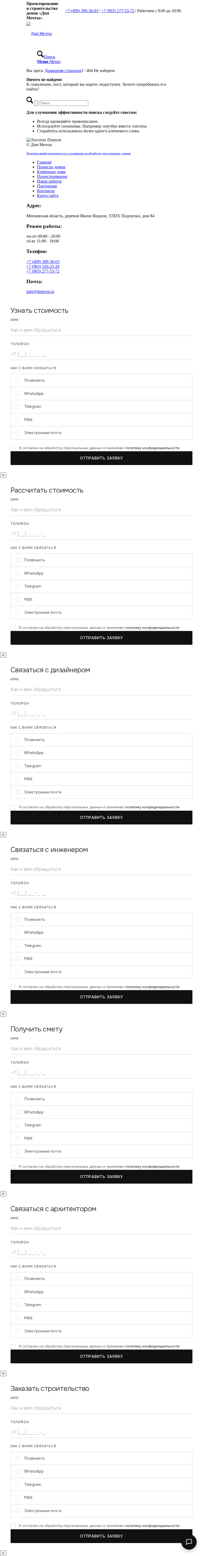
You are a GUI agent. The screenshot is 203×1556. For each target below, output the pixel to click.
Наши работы (49, 181)
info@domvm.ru (40, 291)
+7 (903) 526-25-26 (42, 266)
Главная (44, 162)
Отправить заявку (101, 458)
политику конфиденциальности (152, 448)
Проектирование (52, 176)
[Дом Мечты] (39, 33)
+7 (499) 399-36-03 (81, 10)
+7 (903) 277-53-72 (117, 10)
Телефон (20, 344)
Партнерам (47, 186)
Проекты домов (51, 167)
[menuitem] (107, 54)
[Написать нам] (189, 1542)
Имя (15, 320)
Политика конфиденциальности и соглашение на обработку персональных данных (78, 153)
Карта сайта (47, 195)
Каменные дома (51, 171)
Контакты (46, 190)
